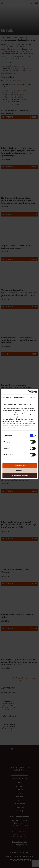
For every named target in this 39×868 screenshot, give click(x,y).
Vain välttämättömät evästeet (19, 475)
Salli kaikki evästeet (19, 466)
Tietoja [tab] (32, 397)
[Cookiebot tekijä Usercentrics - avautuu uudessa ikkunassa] (28, 391)
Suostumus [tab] (6, 397)
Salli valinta (19, 470)
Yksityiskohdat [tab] (19, 397)
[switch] (33, 442)
